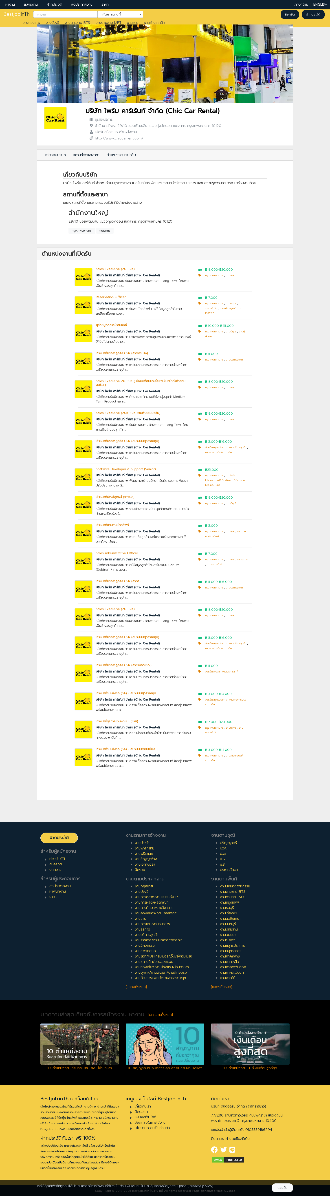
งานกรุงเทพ (31, 22)
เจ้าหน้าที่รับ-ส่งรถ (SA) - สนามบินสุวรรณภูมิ (126, 693)
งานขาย (133, 22)
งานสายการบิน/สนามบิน (218, 452)
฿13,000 (211, 694)
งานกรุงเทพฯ (230, 902)
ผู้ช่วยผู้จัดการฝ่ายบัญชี (111, 325)
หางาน (10, 4)
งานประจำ (142, 843)
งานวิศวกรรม (145, 945)
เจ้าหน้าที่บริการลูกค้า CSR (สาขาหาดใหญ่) (124, 665)
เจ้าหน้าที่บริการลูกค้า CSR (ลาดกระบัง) (122, 353)
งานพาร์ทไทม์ (144, 848)
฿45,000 (227, 325)
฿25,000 (211, 469)
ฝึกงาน (140, 870)
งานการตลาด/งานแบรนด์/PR (156, 897)
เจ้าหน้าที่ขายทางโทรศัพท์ (112, 525)
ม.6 (222, 859)
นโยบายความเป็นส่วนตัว (152, 1128)
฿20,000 (226, 269)
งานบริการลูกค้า (234, 360)
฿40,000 (212, 325)
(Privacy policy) (200, 1186)
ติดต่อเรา (141, 1111)
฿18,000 (211, 269)
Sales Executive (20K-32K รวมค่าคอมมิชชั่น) (128, 413)
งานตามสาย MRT (108, 22)
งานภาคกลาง (230, 956)
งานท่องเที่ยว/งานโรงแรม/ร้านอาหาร (162, 967)
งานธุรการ (231, 303)
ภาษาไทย (301, 4)
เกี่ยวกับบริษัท (55, 155)
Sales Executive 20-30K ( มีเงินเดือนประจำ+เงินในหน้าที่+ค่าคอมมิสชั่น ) (140, 383)
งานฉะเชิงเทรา (230, 918)
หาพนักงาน (57, 891)
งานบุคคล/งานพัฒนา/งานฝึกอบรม (161, 972)
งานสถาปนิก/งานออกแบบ (154, 961)
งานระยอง (227, 940)
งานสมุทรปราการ (232, 945)
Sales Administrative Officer (117, 553)
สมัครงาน (31, 4)
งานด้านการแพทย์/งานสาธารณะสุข (160, 978)
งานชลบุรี (227, 908)
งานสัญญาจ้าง (146, 859)
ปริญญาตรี (228, 843)
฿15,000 (211, 354)
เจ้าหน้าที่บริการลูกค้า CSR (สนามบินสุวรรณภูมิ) (127, 441)
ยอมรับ (282, 1187)
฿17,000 (211, 297)
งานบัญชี (52, 22)
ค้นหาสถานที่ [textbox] (117, 14)
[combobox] (65, 14)
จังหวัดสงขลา (212, 672)
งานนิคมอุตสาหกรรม (235, 886)
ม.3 (222, 864)
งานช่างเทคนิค (154, 22)
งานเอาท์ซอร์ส (145, 864)
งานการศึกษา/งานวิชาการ (154, 908)
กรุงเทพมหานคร (82, 231)
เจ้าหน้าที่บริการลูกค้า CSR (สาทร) (118, 581)
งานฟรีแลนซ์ (144, 853)
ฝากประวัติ (54, 4)
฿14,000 (225, 694)
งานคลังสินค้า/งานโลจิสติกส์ (155, 913)
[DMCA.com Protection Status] (228, 1159)
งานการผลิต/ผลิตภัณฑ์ (152, 902)
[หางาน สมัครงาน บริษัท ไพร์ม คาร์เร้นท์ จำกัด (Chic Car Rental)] (55, 118)
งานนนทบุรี (228, 924)
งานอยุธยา (228, 934)
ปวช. (223, 853)
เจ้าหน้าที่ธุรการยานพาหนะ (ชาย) (117, 721)
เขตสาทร (104, 231)
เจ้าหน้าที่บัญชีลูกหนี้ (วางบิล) (115, 497)
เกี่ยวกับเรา (143, 1106)
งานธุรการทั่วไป (215, 564)
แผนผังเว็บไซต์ (145, 1117)
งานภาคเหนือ (229, 961)
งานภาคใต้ (227, 978)
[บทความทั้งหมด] (160, 1014)
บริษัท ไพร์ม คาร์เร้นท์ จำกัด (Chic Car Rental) (153, 111)
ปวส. (223, 848)
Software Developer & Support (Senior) (126, 469)
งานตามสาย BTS (77, 22)
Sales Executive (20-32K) (115, 269)
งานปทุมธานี (229, 929)
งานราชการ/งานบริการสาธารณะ (158, 940)
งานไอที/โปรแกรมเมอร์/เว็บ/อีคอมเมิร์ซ (163, 956)
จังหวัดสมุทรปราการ (216, 447)
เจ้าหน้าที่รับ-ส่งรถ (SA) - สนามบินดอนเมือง (125, 749)
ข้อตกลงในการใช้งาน (150, 1122)
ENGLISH (320, 4)
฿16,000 (225, 441)
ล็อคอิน (290, 14)
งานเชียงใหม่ (229, 913)
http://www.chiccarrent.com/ (119, 138)
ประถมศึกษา (229, 870)
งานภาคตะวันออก (233, 967)
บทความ (55, 869)
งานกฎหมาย (144, 886)
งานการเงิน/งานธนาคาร (152, 924)
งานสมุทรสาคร (230, 951)
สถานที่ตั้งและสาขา (86, 155)
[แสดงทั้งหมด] (136, 987)
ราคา (105, 4)
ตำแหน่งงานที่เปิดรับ (121, 155)
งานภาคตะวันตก (232, 972)
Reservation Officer (111, 297)
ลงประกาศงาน (81, 4)
